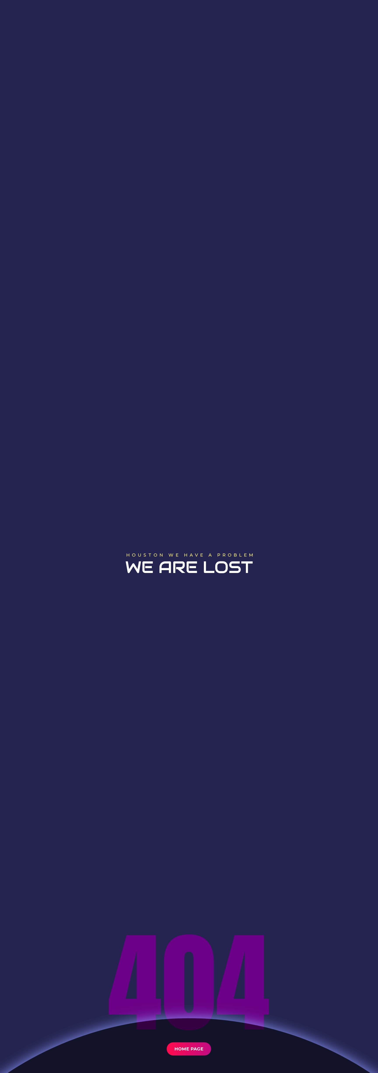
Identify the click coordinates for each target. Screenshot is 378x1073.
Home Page (188, 1049)
